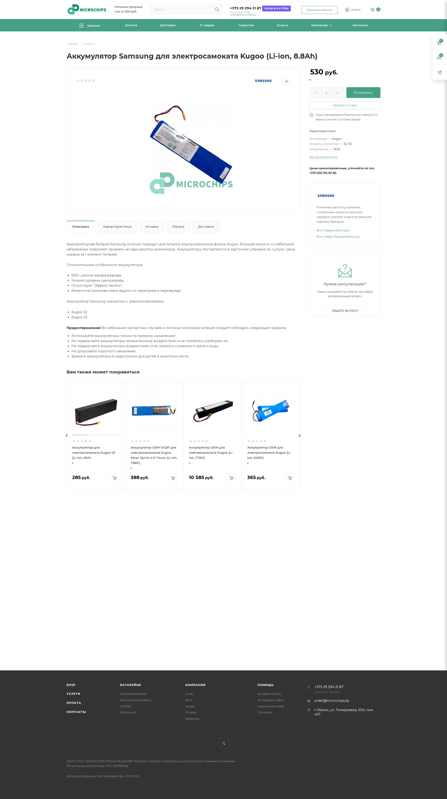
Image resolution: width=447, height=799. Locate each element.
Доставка (206, 226)
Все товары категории (333, 230)
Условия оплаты (269, 694)
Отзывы (152, 226)
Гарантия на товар (270, 706)
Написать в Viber (276, 8)
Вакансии (192, 718)
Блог (71, 685)
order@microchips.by (243, 14)
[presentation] (66, 435)
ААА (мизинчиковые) (135, 700)
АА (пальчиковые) (133, 694)
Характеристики (117, 226)
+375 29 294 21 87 (245, 8)
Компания (195, 685)
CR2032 (125, 706)
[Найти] (217, 9)
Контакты (76, 712)
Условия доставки (270, 700)
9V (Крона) (127, 712)
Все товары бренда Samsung (338, 236)
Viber (224, 743)
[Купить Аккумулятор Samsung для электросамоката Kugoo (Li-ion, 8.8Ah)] (191, 144)
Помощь (265, 685)
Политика (264, 712)
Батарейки (130, 685)
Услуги (73, 694)
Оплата (178, 226)
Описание (80, 226)
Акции (190, 706)
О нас (189, 694)
